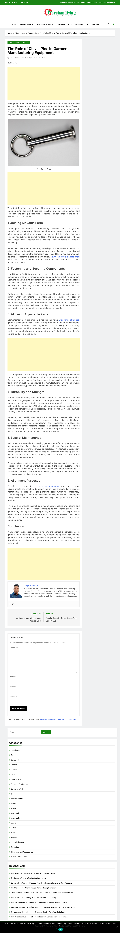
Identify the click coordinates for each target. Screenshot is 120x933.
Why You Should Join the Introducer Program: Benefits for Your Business (39, 917)
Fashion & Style (17, 779)
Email (13, 687)
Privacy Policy (109, 2)
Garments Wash (17, 789)
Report (13, 833)
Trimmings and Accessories (18, 43)
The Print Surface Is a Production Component (28, 878)
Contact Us (72, 2)
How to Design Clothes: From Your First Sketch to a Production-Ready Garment (42, 893)
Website (13, 697)
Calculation (15, 750)
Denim (13, 774)
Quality (13, 828)
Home (14, 24)
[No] (117, 927)
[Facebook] (10, 604)
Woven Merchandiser (19, 857)
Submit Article (92, 2)
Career (13, 755)
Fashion (95, 24)
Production (25, 24)
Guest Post (81, 2)
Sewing (14, 837)
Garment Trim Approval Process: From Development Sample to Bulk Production (42, 883)
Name (13, 677)
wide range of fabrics (69, 320)
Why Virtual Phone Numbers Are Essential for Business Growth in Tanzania (40, 902)
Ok (61, 929)
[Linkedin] (13, 604)
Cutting (14, 770)
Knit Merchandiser (18, 799)
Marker (13, 804)
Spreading (15, 847)
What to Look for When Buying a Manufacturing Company (33, 888)
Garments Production (19, 784)
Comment (14, 648)
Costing (14, 765)
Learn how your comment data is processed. (58, 719)
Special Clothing (17, 842)
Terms (101, 2)
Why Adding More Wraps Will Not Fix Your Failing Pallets (33, 873)
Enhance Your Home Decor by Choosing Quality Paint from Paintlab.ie (38, 912)
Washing (79, 24)
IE (87, 24)
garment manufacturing (47, 486)
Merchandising (44, 24)
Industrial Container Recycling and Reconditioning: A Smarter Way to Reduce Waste (43, 907)
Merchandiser (16, 813)
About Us (63, 2)
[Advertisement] (44, 83)
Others (13, 823)
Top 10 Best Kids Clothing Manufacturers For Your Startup (33, 898)
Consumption (63, 24)
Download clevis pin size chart (65, 257)
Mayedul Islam (15, 58)
